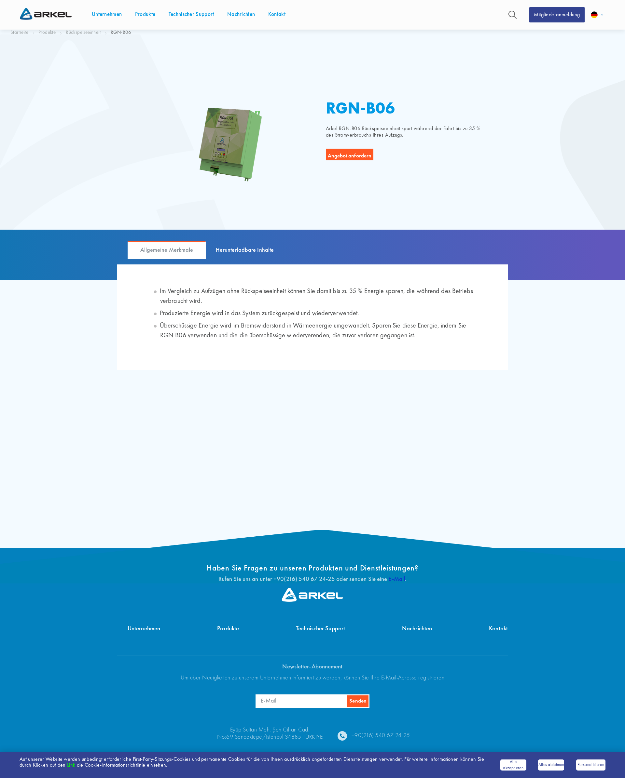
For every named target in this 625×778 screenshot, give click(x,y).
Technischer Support (320, 629)
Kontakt (498, 629)
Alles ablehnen (551, 765)
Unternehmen (144, 629)
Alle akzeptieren (513, 765)
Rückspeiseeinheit (83, 32)
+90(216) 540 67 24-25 (381, 735)
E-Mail (396, 579)
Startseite (19, 32)
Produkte (47, 32)
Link (71, 765)
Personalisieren (590, 765)
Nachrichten (417, 629)
